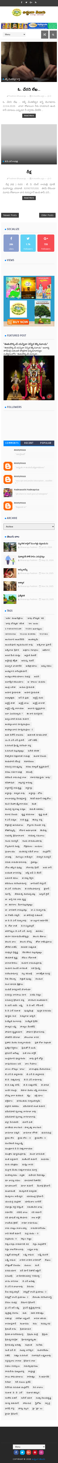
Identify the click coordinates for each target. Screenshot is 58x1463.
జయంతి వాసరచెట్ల (13, 873)
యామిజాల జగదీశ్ (33, 1202)
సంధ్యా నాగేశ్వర (27, 1350)
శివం (35, 1324)
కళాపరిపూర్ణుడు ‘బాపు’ (40, 777)
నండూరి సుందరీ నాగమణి (16, 968)
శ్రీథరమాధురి (25, 1329)
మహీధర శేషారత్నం (37, 1175)
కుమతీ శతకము (37, 809)
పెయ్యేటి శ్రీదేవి (31, 1021)
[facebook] (21, 2)
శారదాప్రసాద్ (10, 1324)
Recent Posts (29, 444)
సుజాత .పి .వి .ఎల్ (14, 1392)
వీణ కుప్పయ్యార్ (12, 1292)
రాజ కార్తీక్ (36, 1217)
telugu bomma (28, 634)
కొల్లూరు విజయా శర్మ (36, 825)
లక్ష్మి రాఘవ (28, 1255)
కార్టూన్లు (29, 788)
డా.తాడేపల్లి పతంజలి (33, 915)
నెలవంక (39, 979)
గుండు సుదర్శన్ (11, 841)
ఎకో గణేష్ (32, 740)
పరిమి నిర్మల (35, 995)
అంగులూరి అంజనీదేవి (14, 639)
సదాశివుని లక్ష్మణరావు (41, 1355)
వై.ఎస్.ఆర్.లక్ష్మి (12, 1308)
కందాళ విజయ (40, 756)
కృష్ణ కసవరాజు (28, 814)
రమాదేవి (9, 1212)
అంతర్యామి (33, 639)
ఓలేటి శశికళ (33, 751)
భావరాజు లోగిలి (30, 1133)
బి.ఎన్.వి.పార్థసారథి (14, 1074)
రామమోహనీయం (38, 1228)
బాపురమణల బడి (13, 1064)
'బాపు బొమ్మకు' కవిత (14, 623)
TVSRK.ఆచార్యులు (34, 629)
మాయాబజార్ (11, 1186)
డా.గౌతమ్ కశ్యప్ (12, 915)
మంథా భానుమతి (37, 1154)
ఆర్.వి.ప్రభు (24, 698)
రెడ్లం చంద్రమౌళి (39, 1244)
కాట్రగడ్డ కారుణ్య (26, 782)
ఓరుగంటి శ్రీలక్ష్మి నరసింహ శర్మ (18, 745)
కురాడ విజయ (11, 814)
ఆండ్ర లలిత (10, 687)
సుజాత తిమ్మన (33, 1392)
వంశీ (37, 1265)
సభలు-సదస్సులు (12, 1366)
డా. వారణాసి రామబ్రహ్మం (16, 910)
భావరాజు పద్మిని (12, 1133)
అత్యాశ (21, 582)
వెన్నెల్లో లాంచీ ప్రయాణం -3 (35, 1292)
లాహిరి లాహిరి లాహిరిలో (30, 1260)
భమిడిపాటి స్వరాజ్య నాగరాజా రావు (20, 1111)
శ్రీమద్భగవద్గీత (11, 1339)
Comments (12, 443)
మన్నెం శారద (27, 1164)
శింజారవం (24, 1324)
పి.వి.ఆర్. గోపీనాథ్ (35, 1005)
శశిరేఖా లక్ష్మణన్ (23, 1318)
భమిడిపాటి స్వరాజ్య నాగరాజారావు (20, 1117)
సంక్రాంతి (28, 1345)
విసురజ (30, 1286)
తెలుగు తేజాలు (39, 936)
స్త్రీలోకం (38, 1403)
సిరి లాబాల (38, 1387)
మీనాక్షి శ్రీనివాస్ (43, 1186)
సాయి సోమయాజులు (14, 1377)
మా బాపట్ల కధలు (12, 1180)
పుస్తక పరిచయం (44, 1011)
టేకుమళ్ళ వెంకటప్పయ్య (25, 894)
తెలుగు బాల (10, 942)
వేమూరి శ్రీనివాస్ (28, 1302)
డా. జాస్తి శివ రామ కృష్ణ (15, 899)
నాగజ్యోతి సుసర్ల (43, 973)
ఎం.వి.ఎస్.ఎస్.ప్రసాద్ (14, 740)
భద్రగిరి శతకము (12, 1106)
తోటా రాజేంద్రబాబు (44, 942)
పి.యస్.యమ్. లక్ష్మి (14, 1005)
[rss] (35, 2)
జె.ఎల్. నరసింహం (13, 889)
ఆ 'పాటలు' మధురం (36, 682)
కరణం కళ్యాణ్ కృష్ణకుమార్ (37, 767)
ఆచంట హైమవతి (26, 687)
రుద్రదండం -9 (11, 1239)
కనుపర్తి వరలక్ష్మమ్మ (13, 767)
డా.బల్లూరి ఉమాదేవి (39, 920)
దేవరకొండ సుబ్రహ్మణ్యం (32, 952)
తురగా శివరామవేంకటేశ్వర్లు (17, 936)
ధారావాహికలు (11, 963)
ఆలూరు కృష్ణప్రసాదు (36, 708)
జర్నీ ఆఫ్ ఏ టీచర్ (34, 873)
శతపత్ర (8, 1318)
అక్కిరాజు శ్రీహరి (12, 650)
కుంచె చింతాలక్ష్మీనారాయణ (16, 804)
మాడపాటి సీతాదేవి (32, 1180)
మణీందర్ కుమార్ (29, 1159)
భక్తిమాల (9, 1101)
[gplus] (31, 2)
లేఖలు (48, 1260)
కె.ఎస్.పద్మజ (10, 820)
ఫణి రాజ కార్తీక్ (29, 1053)
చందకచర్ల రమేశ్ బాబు (29, 851)
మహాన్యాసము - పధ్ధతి (15, 1175)
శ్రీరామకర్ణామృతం (29, 1339)
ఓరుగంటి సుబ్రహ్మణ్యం (14, 751)
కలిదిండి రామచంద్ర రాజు (15, 777)
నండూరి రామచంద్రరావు (31, 963)
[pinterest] (35, 1452)
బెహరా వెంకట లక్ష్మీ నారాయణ (34, 1090)
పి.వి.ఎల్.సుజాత (12, 1011)
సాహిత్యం (31, 1377)
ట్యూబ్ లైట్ (44, 894)
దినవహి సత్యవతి (28, 947)
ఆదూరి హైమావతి (12, 692)
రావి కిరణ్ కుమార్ (13, 1233)
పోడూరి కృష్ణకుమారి (13, 1032)
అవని (36, 676)
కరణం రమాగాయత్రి (13, 772)
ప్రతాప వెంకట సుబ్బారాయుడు (18, 1042)
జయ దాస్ (47, 867)
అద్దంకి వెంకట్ (30, 655)
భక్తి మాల (39, 1095)
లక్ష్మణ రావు (33, 1249)
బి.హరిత (45, 1085)
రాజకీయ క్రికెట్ (11, 1223)
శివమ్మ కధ (45, 1324)
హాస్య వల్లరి (23, 1408)
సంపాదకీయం (42, 1350)
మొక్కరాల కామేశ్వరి (14, 1196)
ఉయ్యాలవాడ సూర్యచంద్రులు (17, 724)
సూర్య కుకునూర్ (12, 1403)
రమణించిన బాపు (34, 1207)
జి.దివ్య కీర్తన (28, 878)
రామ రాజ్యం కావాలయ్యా (16, 1228)
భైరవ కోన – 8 (24, 1138)
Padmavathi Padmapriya (26, 489)
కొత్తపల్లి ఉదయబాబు (14, 825)
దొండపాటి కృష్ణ (11, 958)
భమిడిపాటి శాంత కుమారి (34, 1106)
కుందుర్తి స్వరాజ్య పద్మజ (15, 809)
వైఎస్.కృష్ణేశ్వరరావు (31, 1308)
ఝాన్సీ (8, 894)
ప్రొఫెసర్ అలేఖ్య (12, 1053)
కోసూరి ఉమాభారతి (27, 830)
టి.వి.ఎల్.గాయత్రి (11, 161)
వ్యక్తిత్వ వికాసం (12, 1313)
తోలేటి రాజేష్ (11, 947)
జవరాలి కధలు (11, 878)
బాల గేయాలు (31, 1064)
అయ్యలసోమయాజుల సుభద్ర (17, 676)
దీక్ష (29, 172)
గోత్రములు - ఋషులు (33, 846)
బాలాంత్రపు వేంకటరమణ (40, 1069)
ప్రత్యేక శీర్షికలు (11, 1048)
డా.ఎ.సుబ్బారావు (38, 910)
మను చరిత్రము (11, 1164)
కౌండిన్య (43, 830)
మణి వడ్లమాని (11, 1159)
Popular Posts (46, 444)
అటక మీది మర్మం (12, 655)
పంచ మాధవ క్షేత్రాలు (14, 984)
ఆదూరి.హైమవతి (31, 692)
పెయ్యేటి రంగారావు (13, 1021)
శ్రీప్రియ (45, 1334)
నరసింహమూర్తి (11, 973)
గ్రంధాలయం (10, 851)
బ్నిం (29, 1095)
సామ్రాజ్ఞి (31, 1371)
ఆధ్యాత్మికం (10, 698)
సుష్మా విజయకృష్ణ (43, 1398)
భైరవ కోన (9, 1138)
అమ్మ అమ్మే (22, 569)
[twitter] (26, 2)
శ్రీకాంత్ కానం (10, 1329)
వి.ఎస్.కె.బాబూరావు (14, 1286)
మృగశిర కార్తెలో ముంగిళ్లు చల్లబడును (33, 543)
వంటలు (27, 1265)
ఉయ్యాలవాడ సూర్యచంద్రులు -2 (19, 729)
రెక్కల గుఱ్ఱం (26, 1239)
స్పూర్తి (47, 1403)
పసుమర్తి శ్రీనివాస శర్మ (14, 1000)
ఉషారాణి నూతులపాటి (37, 735)
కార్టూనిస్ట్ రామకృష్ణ (13, 788)
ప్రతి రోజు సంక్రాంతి (43, 1042)
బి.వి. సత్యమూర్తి (12, 1080)
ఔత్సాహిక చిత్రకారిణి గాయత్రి (17, 756)
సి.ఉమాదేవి (44, 1377)
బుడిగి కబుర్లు (11, 1090)
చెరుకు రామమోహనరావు (16, 862)
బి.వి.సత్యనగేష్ (30, 1085)
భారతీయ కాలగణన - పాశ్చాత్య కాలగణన (23, 1127)
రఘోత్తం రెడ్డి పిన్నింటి (14, 1207)
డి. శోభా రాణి (11, 926)
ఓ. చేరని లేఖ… (29, 89)
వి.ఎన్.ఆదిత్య (29, 1281)
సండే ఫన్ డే (10, 1350)
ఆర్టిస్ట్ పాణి (10, 703)
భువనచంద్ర (46, 1133)
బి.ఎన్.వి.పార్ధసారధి (35, 1074)
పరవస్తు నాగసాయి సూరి (15, 995)
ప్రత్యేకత (21, 595)
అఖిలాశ (46, 650)
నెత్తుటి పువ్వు (25, 979)
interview (10, 634)
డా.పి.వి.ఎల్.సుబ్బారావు (16, 920)
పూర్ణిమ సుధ (10, 1016)
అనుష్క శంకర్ (27, 660)
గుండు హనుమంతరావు (32, 841)
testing (44, 634)
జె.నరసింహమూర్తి (32, 889)
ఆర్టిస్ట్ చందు (38, 698)
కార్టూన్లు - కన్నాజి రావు (15, 793)
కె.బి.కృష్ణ (24, 820)
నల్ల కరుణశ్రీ (27, 973)
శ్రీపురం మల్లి (32, 1334)
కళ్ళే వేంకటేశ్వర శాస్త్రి (12, 79)
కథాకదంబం (29, 761)
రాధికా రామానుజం (30, 1223)
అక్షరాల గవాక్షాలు (31, 650)
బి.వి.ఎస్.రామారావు (33, 1080)
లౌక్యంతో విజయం (12, 1265)
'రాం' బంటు (33, 623)
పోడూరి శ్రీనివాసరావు (35, 1032)
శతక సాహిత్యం (37, 1313)
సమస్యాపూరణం (31, 1366)
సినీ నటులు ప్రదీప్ (23, 1382)
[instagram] (41, 1452)
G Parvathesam (13, 629)
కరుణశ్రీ (29, 772)
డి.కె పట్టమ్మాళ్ (27, 926)
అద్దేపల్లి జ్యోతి (11, 660)
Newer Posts (10, 215)
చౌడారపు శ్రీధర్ (32, 867)
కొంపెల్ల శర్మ (37, 820)
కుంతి (34, 804)
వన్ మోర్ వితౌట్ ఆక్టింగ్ (30, 1270)
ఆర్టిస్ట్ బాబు (24, 703)
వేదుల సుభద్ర (11, 1302)
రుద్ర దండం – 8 (32, 1233)
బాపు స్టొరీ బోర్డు (36, 1058)
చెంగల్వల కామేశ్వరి (24, 857)
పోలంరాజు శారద (31, 1037)
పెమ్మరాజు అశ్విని (27, 1016)
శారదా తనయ (40, 1318)
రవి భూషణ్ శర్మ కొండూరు (16, 1217)
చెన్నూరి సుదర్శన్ (44, 857)
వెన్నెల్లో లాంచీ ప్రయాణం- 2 (17, 1297)
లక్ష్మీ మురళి (43, 1255)
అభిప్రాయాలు (31, 666)
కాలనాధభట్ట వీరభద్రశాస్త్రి (15, 798)
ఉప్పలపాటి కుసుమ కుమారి (17, 719)
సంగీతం (39, 1345)
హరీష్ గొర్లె (9, 1408)
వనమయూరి (10, 1270)
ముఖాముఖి (10, 1191)
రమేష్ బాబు (22, 1212)
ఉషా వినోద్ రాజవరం (14, 735)
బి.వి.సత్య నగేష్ (12, 1085)
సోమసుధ (27, 1403)
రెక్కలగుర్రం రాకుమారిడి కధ (17, 1244)
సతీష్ (7, 1355)
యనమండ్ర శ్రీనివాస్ (35, 1196)
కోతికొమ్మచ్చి (10, 830)
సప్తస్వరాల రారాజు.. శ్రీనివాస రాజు (20, 1361)
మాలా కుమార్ (27, 1186)
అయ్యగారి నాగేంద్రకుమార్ (16, 671)
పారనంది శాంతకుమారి (37, 1000)
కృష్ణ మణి (43, 814)
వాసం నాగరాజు (12, 1281)
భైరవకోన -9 (40, 1138)
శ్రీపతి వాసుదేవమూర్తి (14, 1334)
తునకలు (39, 931)
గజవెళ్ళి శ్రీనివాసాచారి (14, 836)
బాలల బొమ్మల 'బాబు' (15, 1069)
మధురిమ (45, 1159)
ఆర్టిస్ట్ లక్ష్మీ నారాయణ (14, 708)
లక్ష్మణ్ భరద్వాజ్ (12, 1255)
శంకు (25, 1313)
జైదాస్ (46, 889)
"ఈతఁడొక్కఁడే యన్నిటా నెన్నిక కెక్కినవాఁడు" (26, 344)
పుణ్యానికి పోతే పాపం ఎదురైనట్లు (31, 556)
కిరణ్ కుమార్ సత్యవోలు (40, 798)
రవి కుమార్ (37, 1212)
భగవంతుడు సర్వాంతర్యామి (28, 1101)
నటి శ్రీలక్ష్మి (35, 968)
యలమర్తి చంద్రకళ (13, 1202)
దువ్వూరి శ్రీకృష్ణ (11, 952)
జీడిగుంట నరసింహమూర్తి (16, 883)
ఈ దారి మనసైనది (34, 714)
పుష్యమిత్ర (28, 1011)
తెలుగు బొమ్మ (26, 942)
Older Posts (47, 215)
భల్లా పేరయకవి (12, 1122)
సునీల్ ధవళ (26, 1398)
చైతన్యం (34, 862)
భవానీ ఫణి (27, 1122)
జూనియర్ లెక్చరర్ (38, 883)
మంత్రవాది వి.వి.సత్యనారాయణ (19, 1148)
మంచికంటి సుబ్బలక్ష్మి (14, 1143)
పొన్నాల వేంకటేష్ (27, 1026)
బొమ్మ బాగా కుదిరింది (14, 1095)
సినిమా (8, 1382)
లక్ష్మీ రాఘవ (10, 1260)
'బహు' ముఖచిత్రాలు (14, 618)
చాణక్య (8, 857)
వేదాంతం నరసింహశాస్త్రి (42, 1297)
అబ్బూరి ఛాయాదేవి (13, 666)
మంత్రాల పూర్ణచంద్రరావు (15, 1154)
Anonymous (20, 450)
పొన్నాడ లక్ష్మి (10, 1026)
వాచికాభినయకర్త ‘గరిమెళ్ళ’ (28, 1276)
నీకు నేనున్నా (10, 979)
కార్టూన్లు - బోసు (35, 793)
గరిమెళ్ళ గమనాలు (36, 836)
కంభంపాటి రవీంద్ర (12, 761)
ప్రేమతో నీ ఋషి (29, 1048)
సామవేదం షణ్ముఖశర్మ (14, 1371)
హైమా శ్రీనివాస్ (11, 1414)
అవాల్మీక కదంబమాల (14, 682)
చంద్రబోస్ (47, 851)
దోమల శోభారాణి (29, 958)
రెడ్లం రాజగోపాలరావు (14, 1249)
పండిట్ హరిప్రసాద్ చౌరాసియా (18, 989)
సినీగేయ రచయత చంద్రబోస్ (17, 1387)
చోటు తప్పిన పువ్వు (13, 867)
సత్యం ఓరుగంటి (21, 1355)
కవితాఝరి (10, 782)
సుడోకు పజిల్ (11, 1398)
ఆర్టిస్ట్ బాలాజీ (39, 703)
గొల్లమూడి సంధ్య (12, 846)
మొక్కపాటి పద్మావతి (28, 1191)
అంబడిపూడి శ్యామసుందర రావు (19, 645)
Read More (29, 115)
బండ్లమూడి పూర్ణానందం (15, 1058)
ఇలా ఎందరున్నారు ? (14, 714)
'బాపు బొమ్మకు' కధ (35, 618)
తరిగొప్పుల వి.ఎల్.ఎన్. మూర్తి (18, 931)
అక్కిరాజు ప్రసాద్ (44, 645)
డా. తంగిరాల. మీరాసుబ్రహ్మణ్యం (19, 904)
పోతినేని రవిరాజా (12, 1037)
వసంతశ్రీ (8, 1276)
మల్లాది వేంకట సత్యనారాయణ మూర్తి (21, 1170)
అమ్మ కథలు (46, 666)
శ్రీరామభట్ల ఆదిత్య (13, 1345)
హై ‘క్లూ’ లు (38, 1408)
